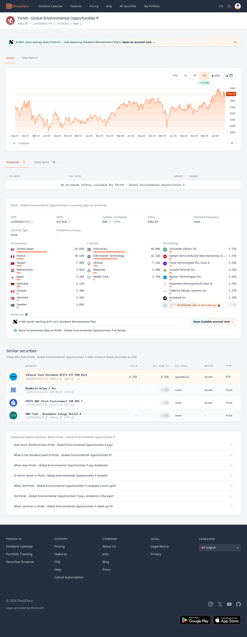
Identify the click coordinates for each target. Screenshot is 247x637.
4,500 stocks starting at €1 (57, 321)
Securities (128, 6)
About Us (109, 546)
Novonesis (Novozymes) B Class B (190, 283)
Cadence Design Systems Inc (187, 290)
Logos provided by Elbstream (25, 608)
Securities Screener (20, 562)
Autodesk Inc (177, 297)
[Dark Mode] (228, 6)
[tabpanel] (123, 109)
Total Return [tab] (30, 58)
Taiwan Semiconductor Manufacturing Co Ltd (198, 256)
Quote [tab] (10, 58)
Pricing (93, 6)
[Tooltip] (26, 314)
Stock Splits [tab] (44, 162)
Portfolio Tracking (19, 554)
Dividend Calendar (51, 6)
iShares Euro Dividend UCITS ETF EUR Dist (56, 374)
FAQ (57, 562)
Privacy (156, 554)
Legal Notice (160, 546)
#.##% (165, 390)
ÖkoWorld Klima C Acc (40, 388)
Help (57, 569)
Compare (24, 143)
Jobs (105, 554)
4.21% (133, 377)
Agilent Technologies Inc (185, 276)
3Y (194, 75)
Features (76, 6)
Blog (105, 562)
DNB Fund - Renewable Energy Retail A (53, 413)
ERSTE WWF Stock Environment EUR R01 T (54, 401)
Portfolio (152, 6)
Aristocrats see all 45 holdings (197, 305)
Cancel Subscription (68, 577)
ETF (228, 377)
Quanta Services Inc (182, 269)
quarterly (182, 377)
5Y (204, 76)
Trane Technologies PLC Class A (189, 262)
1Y (185, 75)
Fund (229, 390)
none (178, 390)
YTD (175, 75)
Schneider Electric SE (182, 249)
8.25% (165, 377)
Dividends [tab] (15, 162)
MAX (217, 75)
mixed (208, 377)
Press (106, 569)
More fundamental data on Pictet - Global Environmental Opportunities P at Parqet (72, 330)
